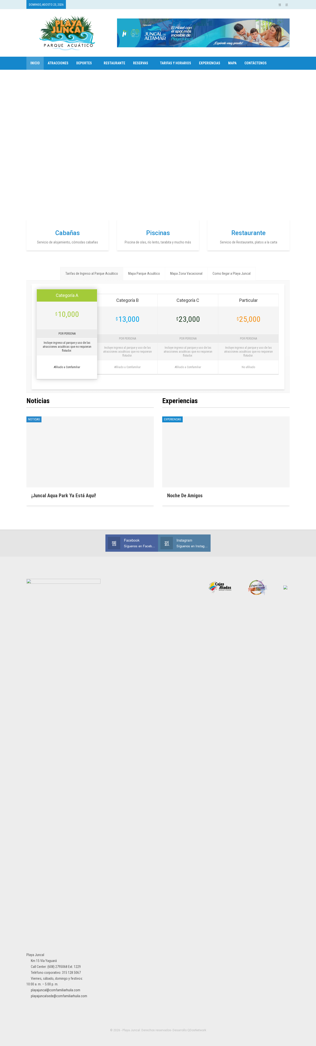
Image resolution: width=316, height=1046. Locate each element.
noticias (34, 419)
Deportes (84, 63)
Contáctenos (255, 63)
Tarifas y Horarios (175, 63)
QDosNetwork (196, 1030)
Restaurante (114, 63)
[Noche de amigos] (226, 452)
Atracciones (58, 63)
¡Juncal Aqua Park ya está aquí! (63, 495)
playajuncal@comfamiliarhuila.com (55, 990)
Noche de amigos (185, 495)
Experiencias (209, 63)
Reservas (140, 63)
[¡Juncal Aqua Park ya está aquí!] (90, 452)
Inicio (35, 63)
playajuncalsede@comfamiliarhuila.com (59, 996)
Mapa (232, 63)
